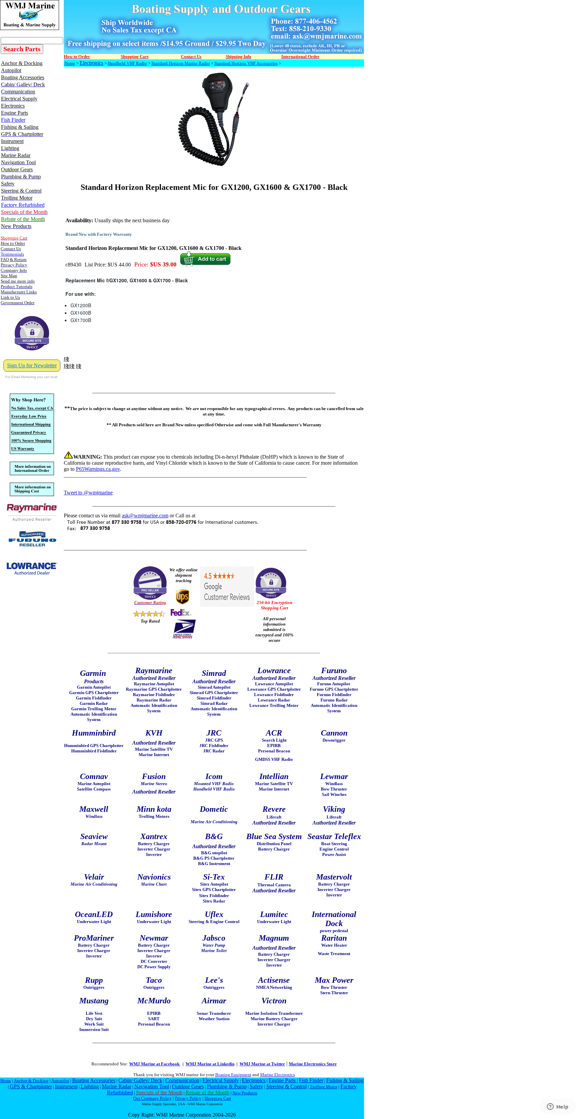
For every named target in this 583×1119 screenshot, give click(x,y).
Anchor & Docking (31, 1080)
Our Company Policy (152, 1098)
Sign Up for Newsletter (32, 365)
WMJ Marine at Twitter (262, 1063)
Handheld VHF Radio (127, 63)
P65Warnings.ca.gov (98, 469)
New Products (244, 1092)
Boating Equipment (233, 1074)
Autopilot (60, 1080)
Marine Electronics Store (313, 1063)
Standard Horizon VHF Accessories (246, 63)
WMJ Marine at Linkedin (210, 1063)
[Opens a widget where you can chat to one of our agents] (557, 1107)
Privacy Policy (188, 1098)
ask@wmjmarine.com (145, 515)
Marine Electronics (277, 1074)
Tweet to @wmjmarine (88, 492)
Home (69, 63)
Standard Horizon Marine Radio (180, 63)
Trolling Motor (323, 1086)
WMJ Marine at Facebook (155, 1063)
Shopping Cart (217, 1098)
